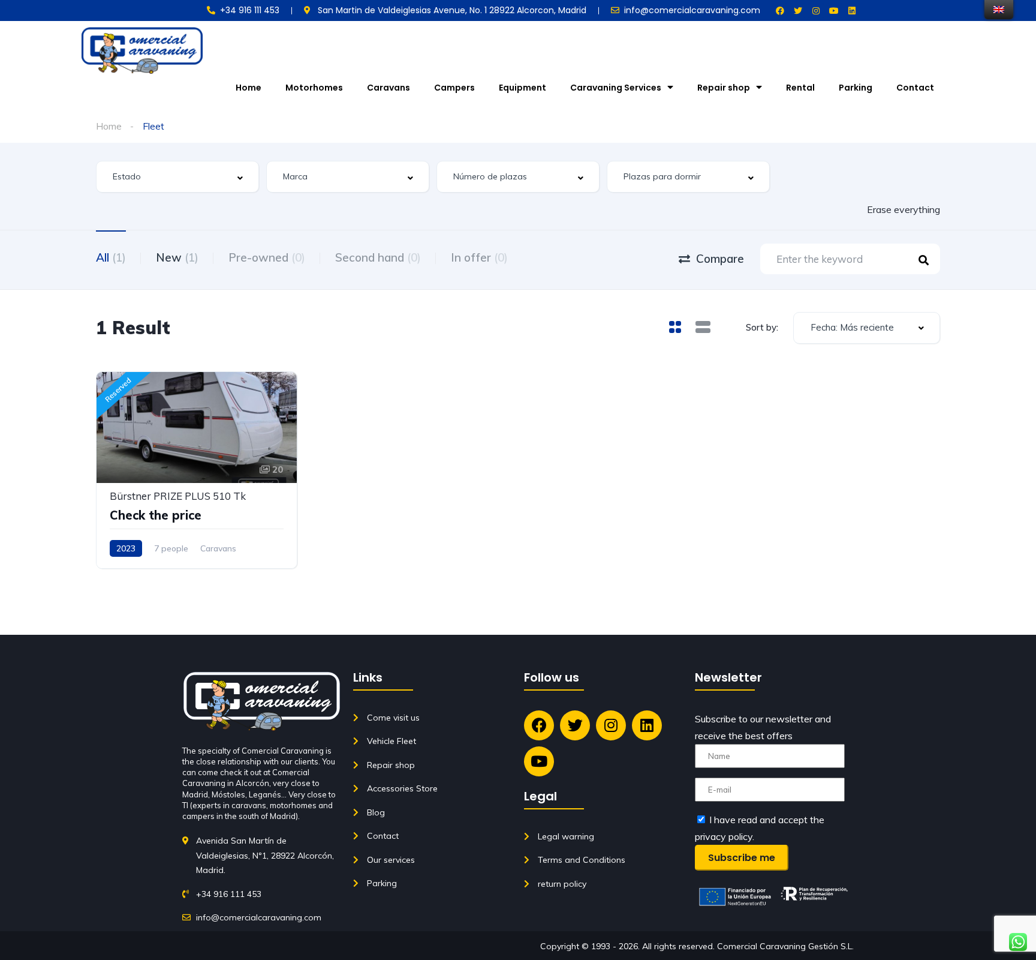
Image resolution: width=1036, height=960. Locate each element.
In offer (479, 257)
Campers (454, 88)
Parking (855, 88)
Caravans (388, 88)
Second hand (378, 257)
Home (248, 88)
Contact (915, 88)
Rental (800, 88)
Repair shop (723, 88)
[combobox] (177, 177)
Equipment (522, 88)
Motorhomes (314, 88)
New (177, 257)
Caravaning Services (615, 88)
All (111, 257)
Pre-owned (266, 257)
